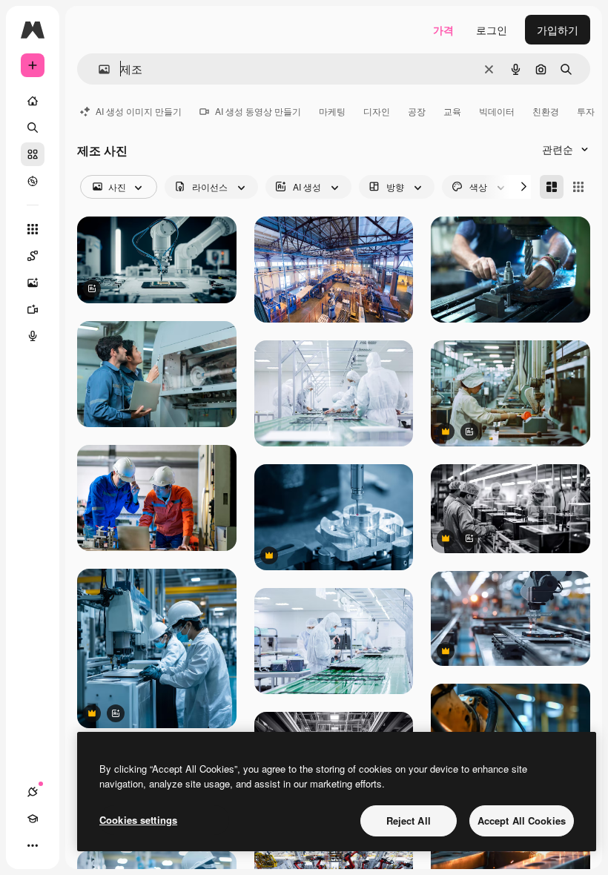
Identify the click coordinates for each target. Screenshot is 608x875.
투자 (586, 111)
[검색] (32, 127)
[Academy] (32, 819)
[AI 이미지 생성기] (32, 282)
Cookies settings (138, 820)
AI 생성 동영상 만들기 (258, 111)
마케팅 (332, 111)
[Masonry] (552, 187)
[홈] (32, 101)
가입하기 (557, 29)
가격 (443, 29)
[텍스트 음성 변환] (32, 336)
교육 (452, 111)
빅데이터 (497, 111)
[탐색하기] (32, 181)
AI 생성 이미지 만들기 (139, 111)
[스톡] (32, 154)
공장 (417, 111)
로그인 (491, 29)
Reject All (408, 820)
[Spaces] (32, 256)
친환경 (545, 111)
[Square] (578, 187)
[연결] (32, 792)
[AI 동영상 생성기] (32, 309)
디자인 (376, 111)
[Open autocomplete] (98, 69)
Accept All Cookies (522, 820)
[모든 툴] (32, 229)
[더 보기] (32, 845)
